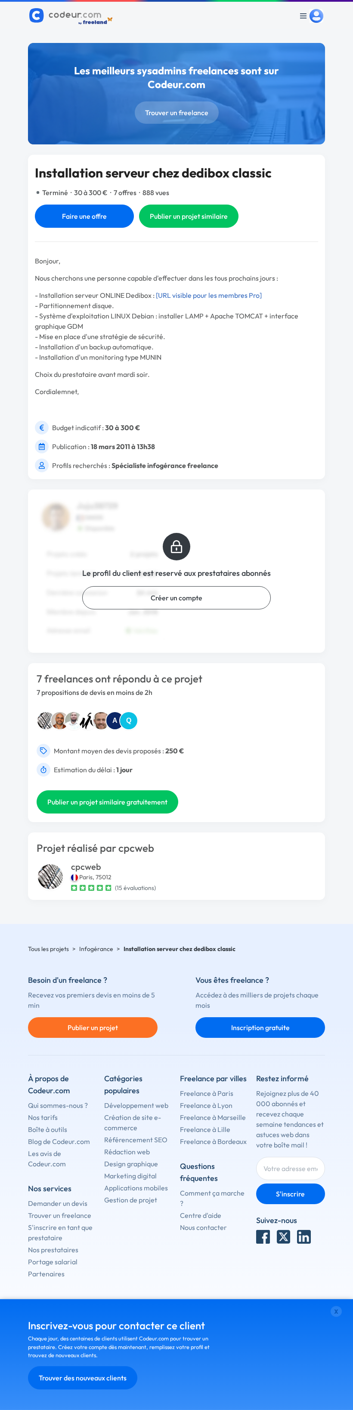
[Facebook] (263, 1237)
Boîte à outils (47, 1129)
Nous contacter (203, 1227)
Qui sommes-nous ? (58, 1105)
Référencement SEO (135, 1139)
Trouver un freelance (176, 112)
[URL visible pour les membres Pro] (209, 295)
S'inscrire (290, 1194)
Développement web (136, 1105)
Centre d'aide (200, 1215)
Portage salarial (52, 1261)
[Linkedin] (304, 1237)
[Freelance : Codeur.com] (72, 16)
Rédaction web (127, 1151)
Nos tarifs (43, 1117)
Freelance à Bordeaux (213, 1141)
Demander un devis (57, 1203)
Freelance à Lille (205, 1129)
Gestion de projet (130, 1200)
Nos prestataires (53, 1249)
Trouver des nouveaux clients (83, 1377)
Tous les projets (48, 949)
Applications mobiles (136, 1188)
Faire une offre (84, 216)
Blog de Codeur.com (59, 1141)
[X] (284, 1237)
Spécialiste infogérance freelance (164, 465)
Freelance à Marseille (213, 1117)
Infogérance (96, 949)
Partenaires (46, 1273)
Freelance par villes (213, 1078)
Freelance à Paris (206, 1093)
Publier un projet (93, 1027)
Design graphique (131, 1163)
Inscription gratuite (260, 1027)
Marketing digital (130, 1175)
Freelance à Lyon (206, 1105)
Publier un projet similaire (189, 216)
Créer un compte (176, 597)
